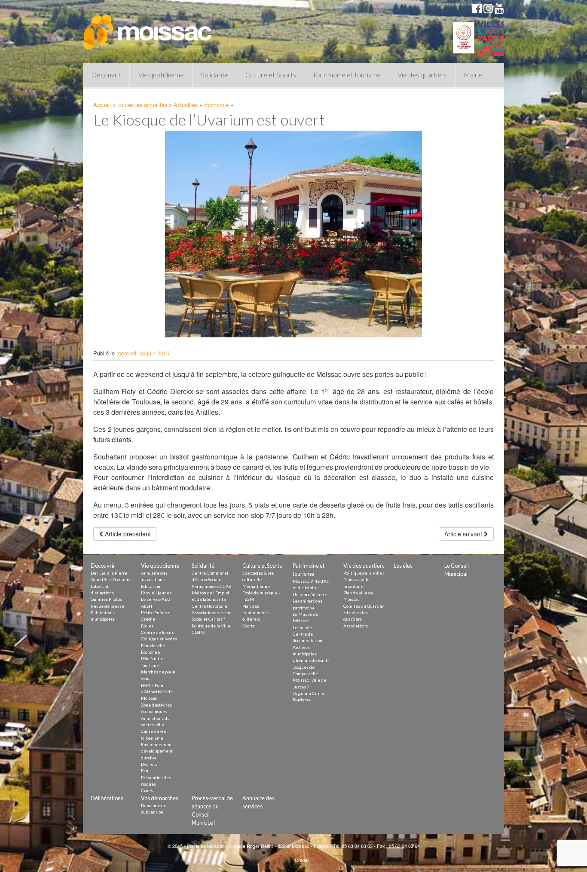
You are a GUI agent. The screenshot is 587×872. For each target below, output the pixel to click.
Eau (144, 770)
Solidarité (215, 74)
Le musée (302, 627)
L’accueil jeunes (156, 592)
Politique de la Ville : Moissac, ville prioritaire (363, 579)
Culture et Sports (270, 74)
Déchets (149, 764)
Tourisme (150, 665)
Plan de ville (153, 645)
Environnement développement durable (157, 751)
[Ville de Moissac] (148, 27)
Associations (355, 625)
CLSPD (198, 632)
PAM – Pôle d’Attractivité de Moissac (157, 691)
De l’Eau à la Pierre (109, 572)
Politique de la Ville (211, 625)
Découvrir (106, 74)
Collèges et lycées (159, 638)
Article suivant (464, 533)
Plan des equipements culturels (255, 612)
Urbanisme (152, 737)
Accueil (102, 105)
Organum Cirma (308, 693)
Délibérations (107, 798)
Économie (216, 105)
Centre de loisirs (157, 632)
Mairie (473, 74)
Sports (248, 625)
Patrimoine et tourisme (347, 74)
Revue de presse (107, 606)
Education (150, 586)
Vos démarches (159, 798)
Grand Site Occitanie (111, 579)
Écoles (147, 625)
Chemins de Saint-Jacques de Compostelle (311, 667)
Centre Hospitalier (210, 606)
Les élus (403, 565)
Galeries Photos (106, 599)
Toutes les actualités (142, 105)
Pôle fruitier (153, 658)
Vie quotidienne (161, 74)
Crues (147, 790)
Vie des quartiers (422, 74)
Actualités (186, 105)
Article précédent (127, 533)
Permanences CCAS (211, 586)
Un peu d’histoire (310, 594)
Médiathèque (256, 586)
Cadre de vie (153, 731)
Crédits (302, 860)
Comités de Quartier (363, 606)
